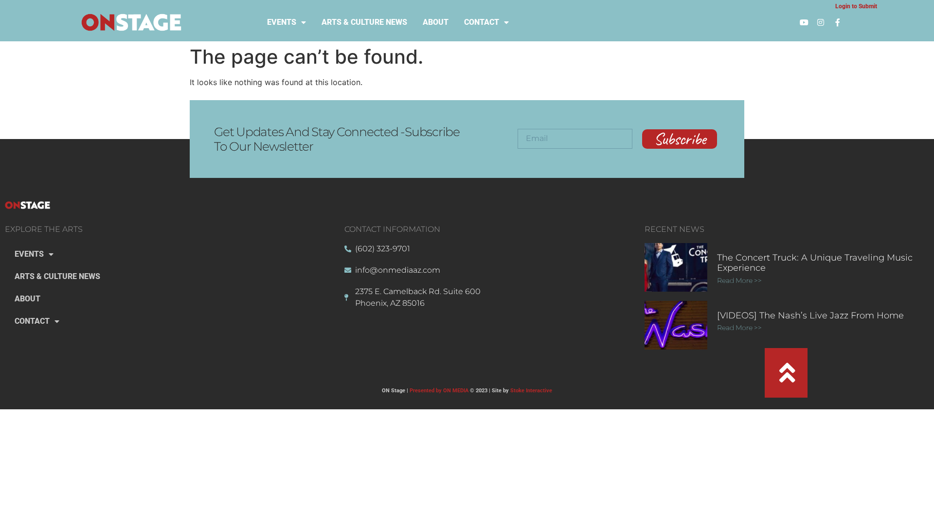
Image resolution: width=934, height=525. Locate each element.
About (436, 22)
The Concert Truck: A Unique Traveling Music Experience (815, 263)
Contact (481, 22)
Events (281, 22)
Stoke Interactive (531, 390)
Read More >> (739, 280)
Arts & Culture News (364, 22)
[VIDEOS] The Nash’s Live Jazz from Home (810, 315)
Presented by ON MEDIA (439, 390)
